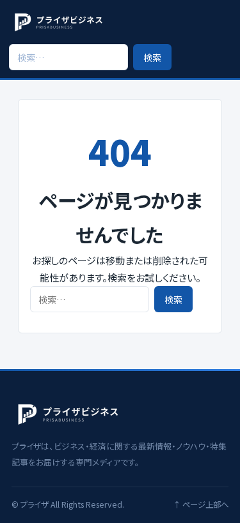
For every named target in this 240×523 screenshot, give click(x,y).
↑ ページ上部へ (200, 504)
